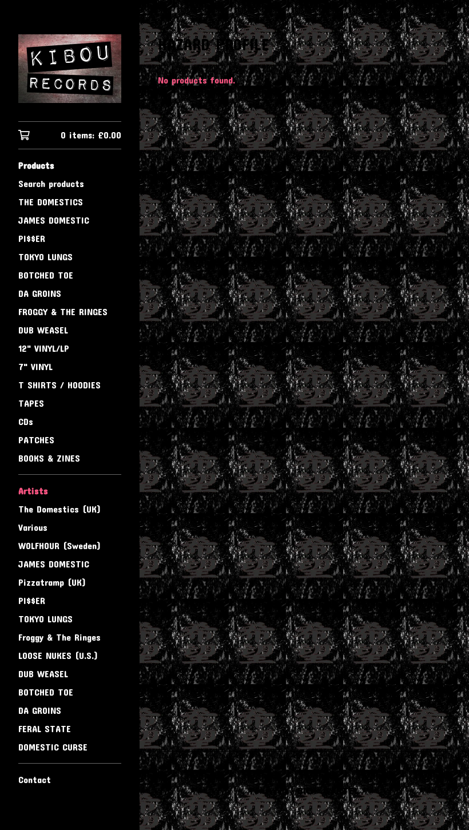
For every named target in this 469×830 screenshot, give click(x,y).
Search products (51, 183)
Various (32, 527)
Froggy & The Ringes (59, 637)
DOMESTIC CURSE (53, 746)
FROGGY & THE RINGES (63, 311)
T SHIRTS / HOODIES (59, 384)
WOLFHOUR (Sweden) (59, 545)
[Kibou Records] (69, 68)
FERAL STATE (44, 728)
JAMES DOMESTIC (53, 220)
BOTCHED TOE (45, 274)
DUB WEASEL (43, 329)
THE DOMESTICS (50, 201)
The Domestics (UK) (59, 508)
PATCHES (36, 439)
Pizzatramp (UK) (52, 582)
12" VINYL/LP (43, 348)
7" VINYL (35, 366)
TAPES (31, 403)
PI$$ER (31, 238)
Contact (34, 779)
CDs (25, 421)
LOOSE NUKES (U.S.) (58, 655)
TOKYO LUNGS (45, 256)
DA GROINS (39, 293)
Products (36, 165)
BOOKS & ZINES (49, 457)
